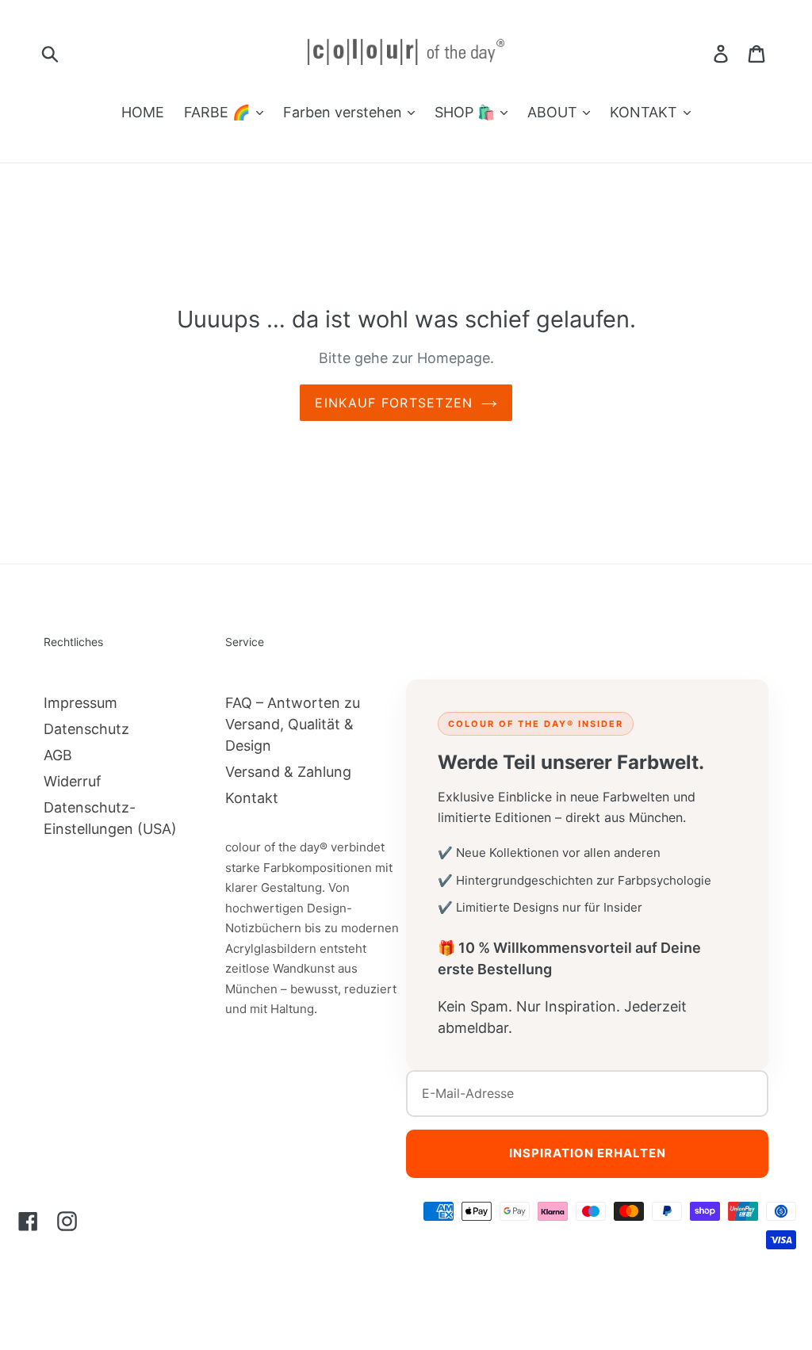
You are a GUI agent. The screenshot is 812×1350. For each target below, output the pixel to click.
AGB (58, 755)
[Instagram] (67, 1221)
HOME (142, 112)
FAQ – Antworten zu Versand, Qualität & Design (292, 724)
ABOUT (554, 112)
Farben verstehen (344, 112)
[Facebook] (28, 1221)
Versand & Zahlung (288, 771)
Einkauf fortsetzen (394, 403)
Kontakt (251, 798)
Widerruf (73, 781)
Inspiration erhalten (587, 1153)
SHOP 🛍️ (467, 112)
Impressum (80, 702)
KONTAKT (645, 112)
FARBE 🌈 (219, 112)
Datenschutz (86, 729)
